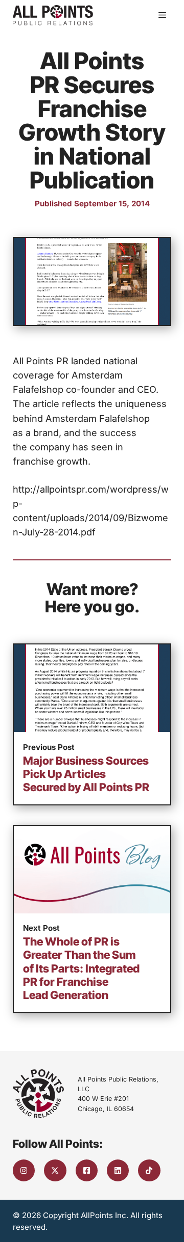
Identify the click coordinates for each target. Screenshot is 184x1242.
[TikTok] (149, 1170)
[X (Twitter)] (55, 1170)
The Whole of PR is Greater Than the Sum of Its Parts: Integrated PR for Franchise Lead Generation (81, 968)
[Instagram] (24, 1170)
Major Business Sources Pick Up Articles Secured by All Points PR (86, 774)
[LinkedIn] (118, 1170)
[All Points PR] (53, 15)
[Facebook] (87, 1170)
